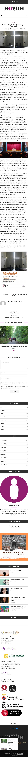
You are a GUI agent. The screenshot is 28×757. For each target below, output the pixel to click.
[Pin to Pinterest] (18, 294)
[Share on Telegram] (26, 294)
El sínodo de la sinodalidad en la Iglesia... (14, 346)
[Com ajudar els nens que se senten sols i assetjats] (4, 609)
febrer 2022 (3, 443)
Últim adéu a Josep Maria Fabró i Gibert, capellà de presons (17, 599)
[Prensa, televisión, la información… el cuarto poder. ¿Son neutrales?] (4, 750)
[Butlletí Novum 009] (4, 573)
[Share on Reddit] (23, 294)
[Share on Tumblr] (21, 294)
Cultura (14, 413)
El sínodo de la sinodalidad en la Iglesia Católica (12, 741)
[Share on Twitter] (17, 294)
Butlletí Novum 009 (16, 570)
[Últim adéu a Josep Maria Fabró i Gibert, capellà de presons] (4, 600)
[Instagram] (14, 1)
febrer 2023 (3, 440)
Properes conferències (17, 579)
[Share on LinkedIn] (20, 294)
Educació (14, 417)
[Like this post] (13, 294)
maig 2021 (3, 447)
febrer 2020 (3, 457)
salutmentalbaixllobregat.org (8, 668)
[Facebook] (10, 728)
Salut (14, 426)
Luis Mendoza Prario (12, 28)
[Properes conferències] (4, 582)
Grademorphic (18, 743)
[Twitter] (12, 1)
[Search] (26, 15)
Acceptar (20, 753)
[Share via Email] (14, 296)
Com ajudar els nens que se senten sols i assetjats (18, 607)
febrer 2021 (3, 450)
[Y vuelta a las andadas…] (4, 591)
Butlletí (14, 410)
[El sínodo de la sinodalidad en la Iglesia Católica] (14, 335)
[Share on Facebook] (15, 294)
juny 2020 (3, 454)
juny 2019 (3, 461)
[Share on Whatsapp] (24, 294)
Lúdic (14, 423)
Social (14, 429)
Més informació (14, 755)
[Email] (17, 728)
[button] (1, 338)
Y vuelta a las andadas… (17, 588)
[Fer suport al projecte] (14, 533)
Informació (14, 420)
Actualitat (14, 407)
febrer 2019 (3, 464)
